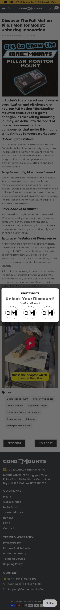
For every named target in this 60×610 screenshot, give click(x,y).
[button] (12, 313)
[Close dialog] (57, 289)
